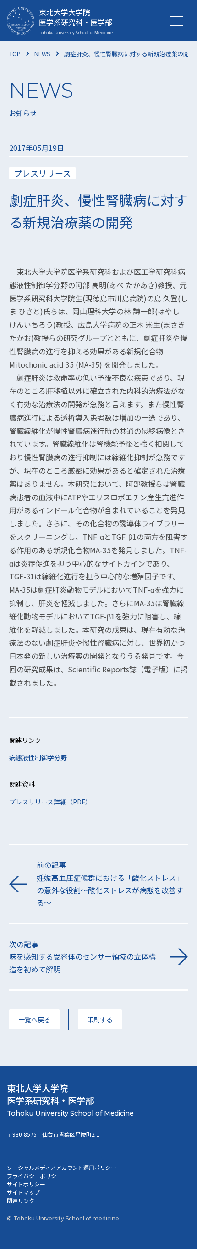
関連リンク (20, 1200)
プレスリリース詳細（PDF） (50, 801)
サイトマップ (23, 1192)
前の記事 (110, 883)
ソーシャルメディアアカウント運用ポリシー (61, 1167)
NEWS (42, 53)
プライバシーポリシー (34, 1176)
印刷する (100, 1019)
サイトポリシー (26, 1184)
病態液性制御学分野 (38, 757)
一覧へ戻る (34, 1019)
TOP (15, 53)
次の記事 (82, 956)
